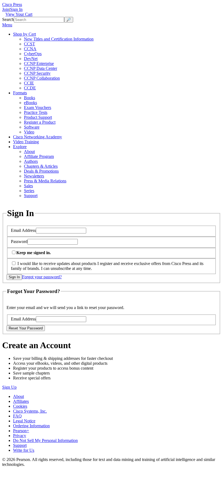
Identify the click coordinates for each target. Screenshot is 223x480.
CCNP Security (37, 73)
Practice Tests (35, 112)
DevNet (31, 58)
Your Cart (18, 14)
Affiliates (21, 401)
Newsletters (34, 176)
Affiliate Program (39, 156)
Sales (28, 185)
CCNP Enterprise (39, 63)
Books (29, 97)
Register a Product (39, 122)
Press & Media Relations (45, 181)
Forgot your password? (42, 277)
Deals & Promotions (41, 171)
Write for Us (23, 450)
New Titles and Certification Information (59, 39)
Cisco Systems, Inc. (30, 411)
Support (31, 195)
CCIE (29, 83)
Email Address (23, 230)
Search (8, 19)
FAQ (17, 416)
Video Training (26, 141)
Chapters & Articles (41, 166)
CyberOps (33, 53)
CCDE (30, 88)
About (29, 151)
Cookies (20, 406)
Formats (20, 93)
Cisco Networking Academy (37, 137)
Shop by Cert (24, 34)
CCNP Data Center (40, 68)
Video (29, 132)
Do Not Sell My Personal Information (45, 440)
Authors (31, 161)
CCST (29, 44)
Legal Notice (24, 421)
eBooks (30, 102)
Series (29, 190)
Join (5, 9)
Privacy (19, 435)
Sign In (16, 9)
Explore (20, 146)
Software (31, 127)
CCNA (30, 48)
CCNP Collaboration (42, 78)
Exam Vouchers (37, 107)
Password (19, 241)
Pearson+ (21, 430)
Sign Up (9, 387)
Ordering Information (31, 425)
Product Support (38, 117)
